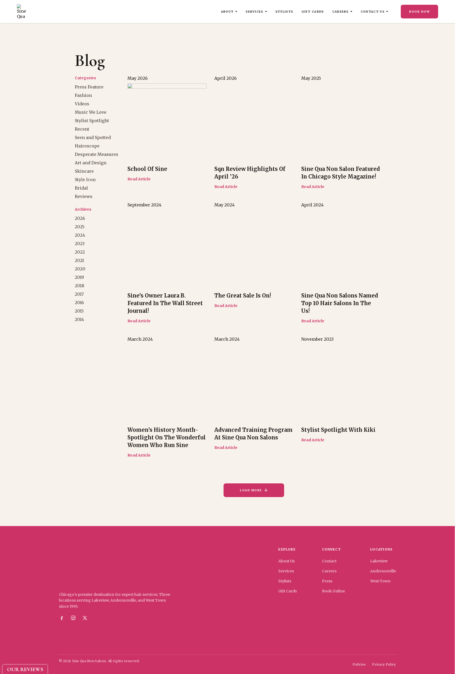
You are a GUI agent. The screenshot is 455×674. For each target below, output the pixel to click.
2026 (80, 218)
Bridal (81, 188)
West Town (380, 581)
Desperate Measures (96, 154)
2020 (80, 268)
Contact (329, 561)
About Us (286, 561)
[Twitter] (84, 618)
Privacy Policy (384, 664)
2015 (79, 311)
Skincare (84, 171)
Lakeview (379, 561)
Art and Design (90, 162)
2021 (79, 260)
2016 (79, 302)
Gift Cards (312, 11)
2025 (80, 226)
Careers (340, 11)
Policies (359, 664)
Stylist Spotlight (92, 120)
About (227, 11)
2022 (80, 252)
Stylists (284, 11)
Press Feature (89, 87)
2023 (80, 243)
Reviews (83, 196)
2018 (79, 285)
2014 (79, 319)
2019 (79, 277)
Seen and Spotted (93, 137)
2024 (80, 235)
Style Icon (85, 179)
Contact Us (372, 11)
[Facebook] (61, 618)
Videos (82, 103)
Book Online (333, 591)
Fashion (83, 95)
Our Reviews (25, 669)
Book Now (419, 11)
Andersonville (383, 571)
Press (327, 581)
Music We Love (90, 112)
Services (254, 11)
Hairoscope (87, 145)
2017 (79, 294)
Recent (82, 129)
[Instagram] (73, 618)
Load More (251, 490)
